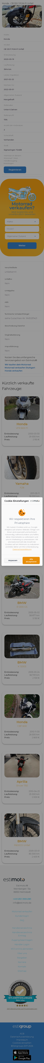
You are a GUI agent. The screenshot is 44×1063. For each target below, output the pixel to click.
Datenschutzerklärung (22, 549)
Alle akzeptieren (31, 560)
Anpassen (12, 560)
